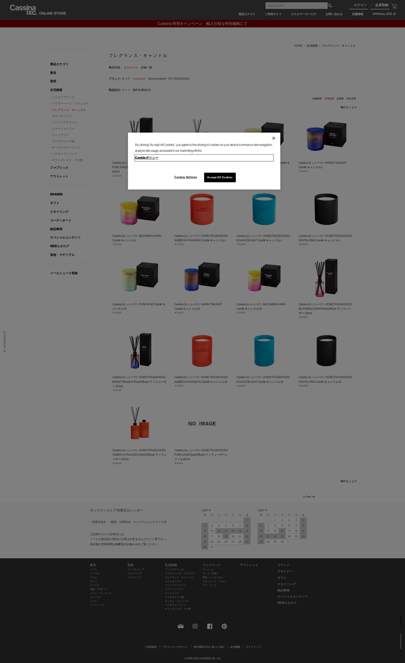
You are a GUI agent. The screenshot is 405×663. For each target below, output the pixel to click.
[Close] (274, 138)
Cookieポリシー (147, 158)
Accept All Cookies (219, 177)
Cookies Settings (185, 177)
